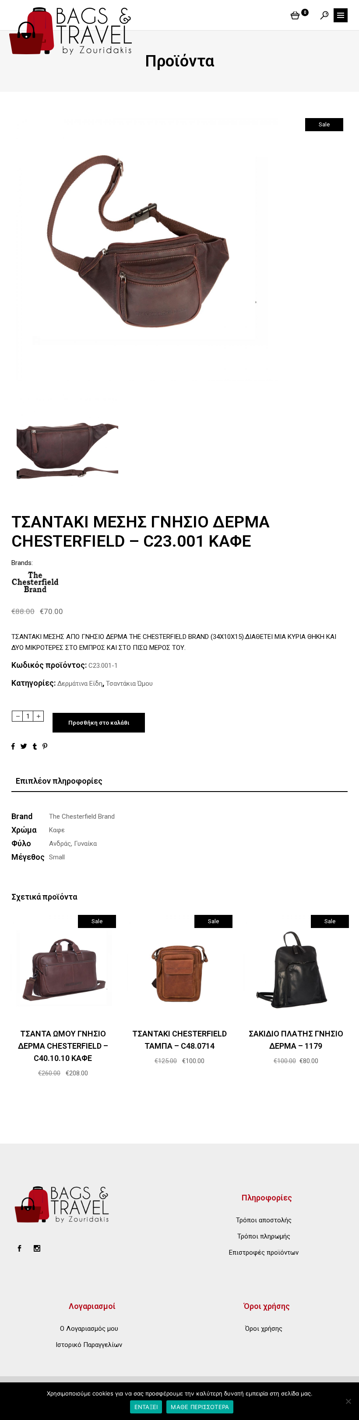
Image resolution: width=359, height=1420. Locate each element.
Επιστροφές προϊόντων (264, 1252)
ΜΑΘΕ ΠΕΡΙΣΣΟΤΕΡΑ (200, 1406)
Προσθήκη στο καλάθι (98, 722)
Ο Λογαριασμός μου (89, 1329)
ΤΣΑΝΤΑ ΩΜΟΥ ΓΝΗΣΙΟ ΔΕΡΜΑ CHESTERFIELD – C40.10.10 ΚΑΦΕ (63, 1046)
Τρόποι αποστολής (264, 1220)
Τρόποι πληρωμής (263, 1236)
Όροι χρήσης (263, 1329)
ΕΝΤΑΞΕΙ (146, 1406)
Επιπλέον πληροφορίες (59, 780)
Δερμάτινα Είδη (79, 683)
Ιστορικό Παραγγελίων (89, 1345)
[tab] (179, 781)
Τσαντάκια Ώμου (129, 683)
